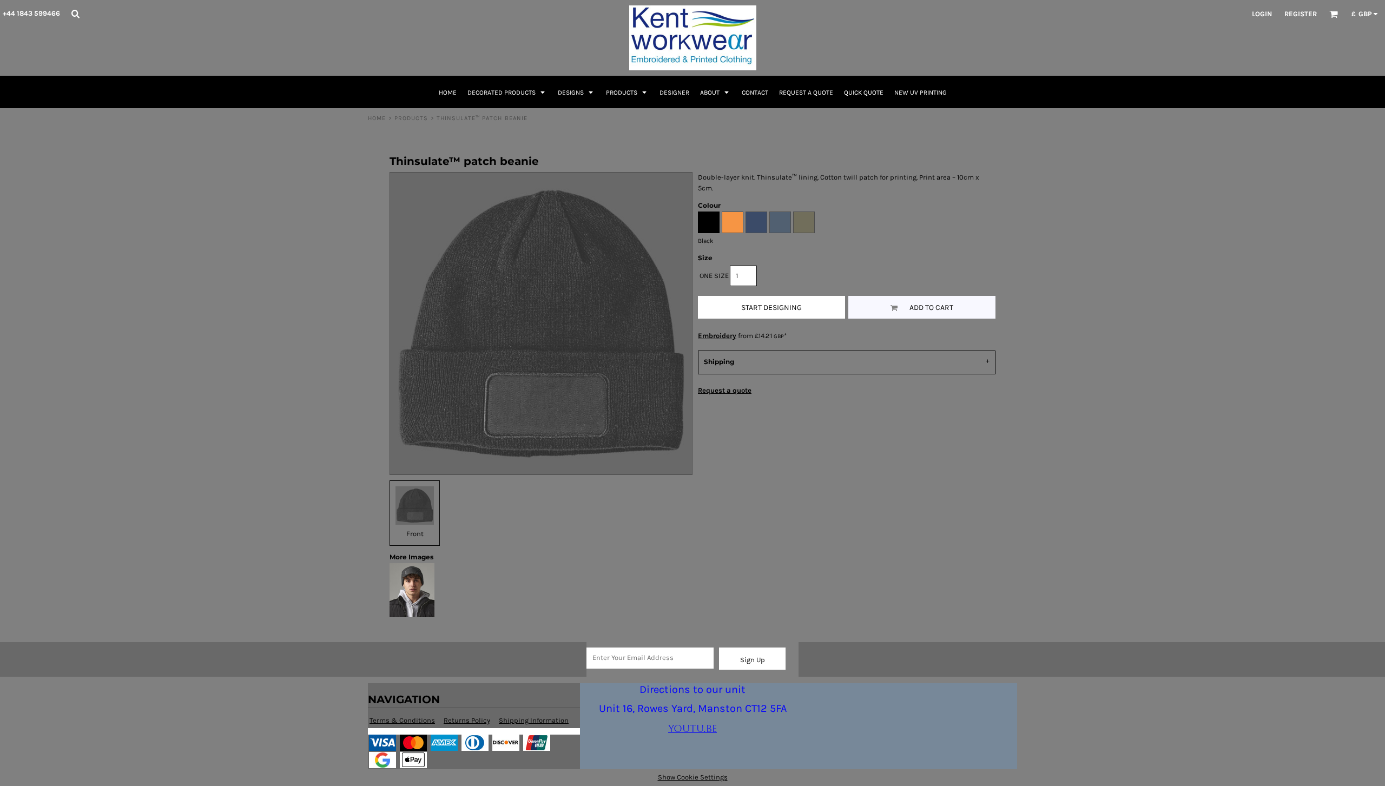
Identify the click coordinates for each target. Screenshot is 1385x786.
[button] (75, 13)
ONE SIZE (714, 276)
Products (411, 118)
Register (1300, 14)
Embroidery (717, 336)
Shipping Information (534, 720)
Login (1262, 14)
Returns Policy (467, 720)
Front (415, 534)
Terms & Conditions (402, 720)
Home (377, 118)
